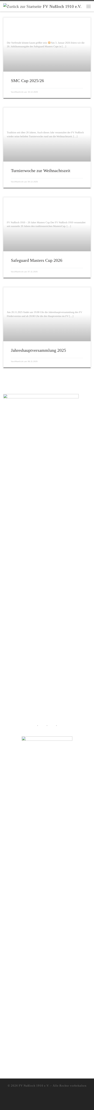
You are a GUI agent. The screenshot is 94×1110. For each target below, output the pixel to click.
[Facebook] (50, 1102)
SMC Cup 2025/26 (27, 80)
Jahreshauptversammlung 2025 (38, 350)
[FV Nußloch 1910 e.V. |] (22, 6)
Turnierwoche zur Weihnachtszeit (40, 170)
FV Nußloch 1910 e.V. (34, 1085)
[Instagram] (44, 1102)
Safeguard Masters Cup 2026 (36, 260)
